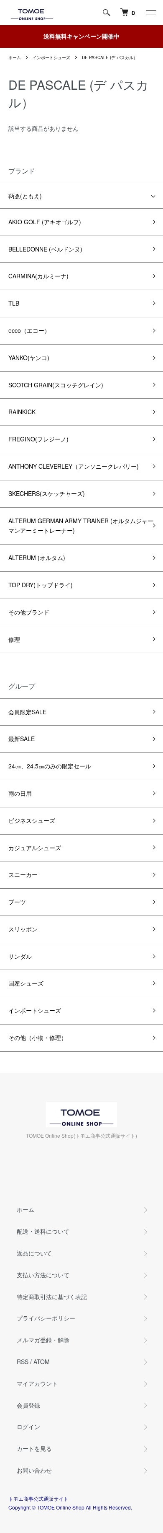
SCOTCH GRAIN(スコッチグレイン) (55, 385)
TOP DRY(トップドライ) (40, 585)
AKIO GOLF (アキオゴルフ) (44, 222)
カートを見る (34, 1448)
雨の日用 (20, 793)
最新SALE (21, 738)
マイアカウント (37, 1383)
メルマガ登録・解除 (43, 1340)
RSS (22, 1361)
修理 (14, 639)
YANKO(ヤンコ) (28, 357)
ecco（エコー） (29, 330)
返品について (34, 1253)
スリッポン (23, 929)
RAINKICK (22, 411)
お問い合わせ (34, 1470)
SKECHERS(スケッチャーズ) (46, 493)
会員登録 (28, 1405)
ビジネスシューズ (31, 820)
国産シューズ (25, 983)
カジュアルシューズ (34, 847)
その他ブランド (28, 612)
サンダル (20, 956)
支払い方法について (43, 1275)
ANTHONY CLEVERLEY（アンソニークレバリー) (73, 466)
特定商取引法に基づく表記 (52, 1296)
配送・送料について (43, 1231)
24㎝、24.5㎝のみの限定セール (49, 766)
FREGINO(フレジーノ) (38, 439)
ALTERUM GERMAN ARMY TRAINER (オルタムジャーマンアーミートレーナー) (80, 525)
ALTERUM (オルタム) (36, 557)
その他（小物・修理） (37, 1037)
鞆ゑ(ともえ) (25, 196)
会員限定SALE (27, 712)
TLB (13, 303)
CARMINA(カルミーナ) (38, 276)
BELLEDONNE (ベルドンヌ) (45, 249)
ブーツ (17, 901)
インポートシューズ (51, 57)
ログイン (28, 1426)
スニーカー (23, 874)
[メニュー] (150, 12)
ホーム (14, 57)
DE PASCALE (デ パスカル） (110, 57)
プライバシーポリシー (46, 1318)
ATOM (41, 1361)
